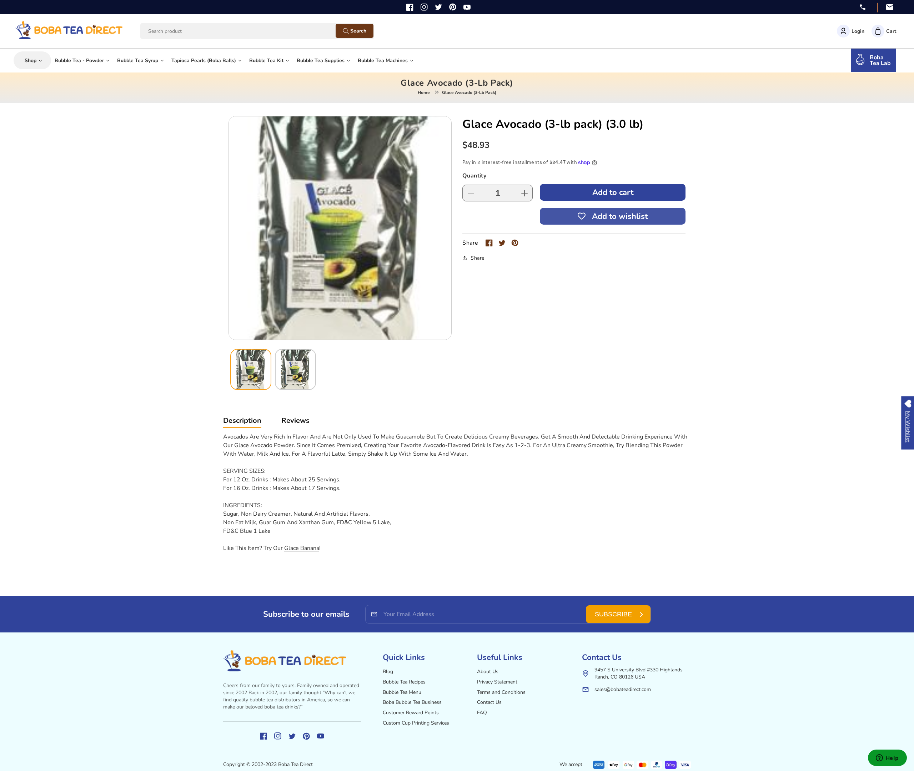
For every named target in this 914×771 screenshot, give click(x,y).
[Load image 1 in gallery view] (250, 369)
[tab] (242, 422)
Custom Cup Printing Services (416, 723)
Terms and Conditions (501, 692)
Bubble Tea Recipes (404, 682)
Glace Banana (301, 548)
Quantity (474, 175)
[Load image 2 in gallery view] (295, 369)
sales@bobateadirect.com (622, 689)
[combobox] (244, 31)
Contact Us (489, 702)
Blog (388, 671)
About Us (487, 671)
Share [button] (477, 258)
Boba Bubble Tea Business (412, 702)
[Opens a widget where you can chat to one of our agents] (887, 758)
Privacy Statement (497, 682)
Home (424, 92)
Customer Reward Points (411, 712)
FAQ (482, 712)
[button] (884, 31)
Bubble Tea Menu (402, 692)
